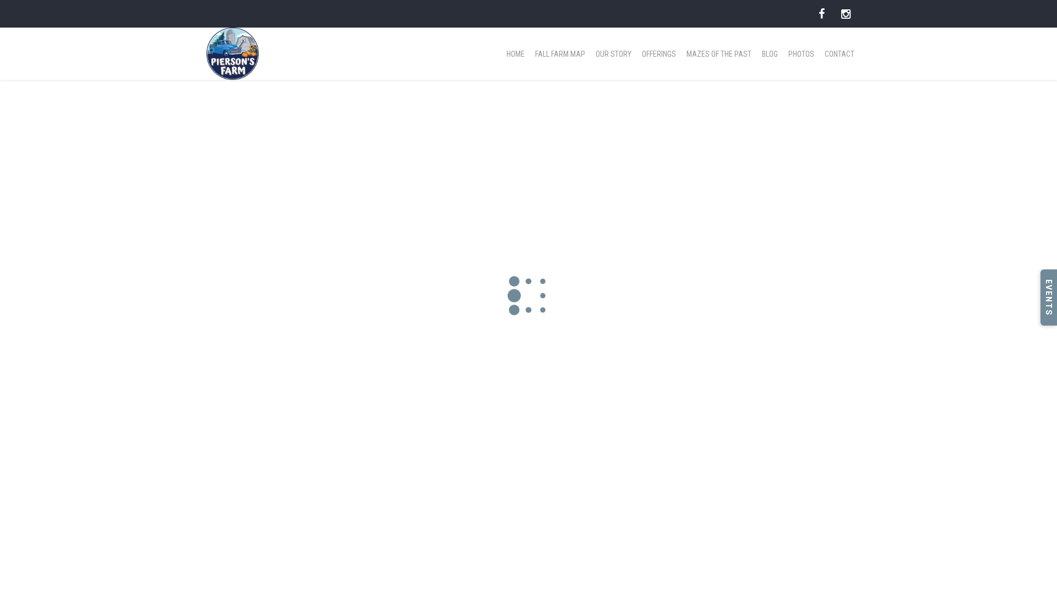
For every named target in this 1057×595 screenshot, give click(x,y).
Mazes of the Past (718, 54)
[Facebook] (822, 13)
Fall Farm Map (560, 54)
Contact (839, 54)
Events (1048, 297)
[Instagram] (846, 13)
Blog (770, 54)
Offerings (659, 54)
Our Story (613, 54)
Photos (801, 54)
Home (515, 54)
